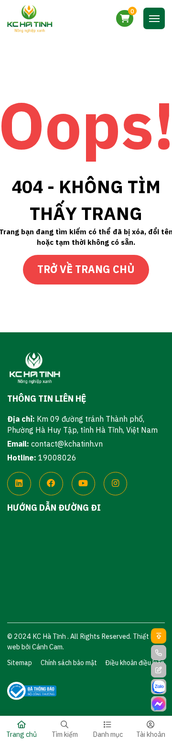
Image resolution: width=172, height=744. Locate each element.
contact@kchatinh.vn (67, 444)
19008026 (57, 457)
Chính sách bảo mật (69, 662)
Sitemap (19, 662)
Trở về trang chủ (86, 269)
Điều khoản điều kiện (134, 662)
